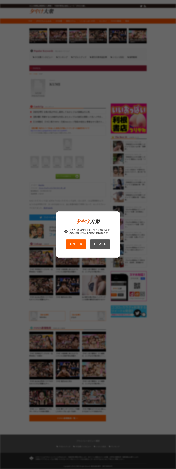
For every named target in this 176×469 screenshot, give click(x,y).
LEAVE (100, 244)
